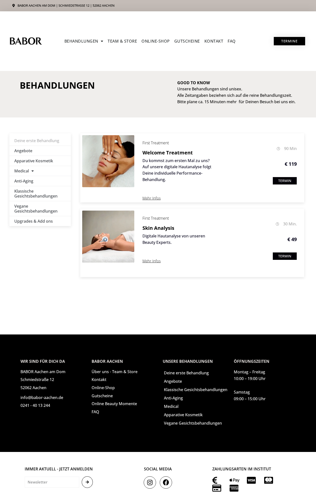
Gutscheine (187, 41)
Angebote (23, 150)
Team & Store (122, 41)
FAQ (232, 41)
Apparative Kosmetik (33, 161)
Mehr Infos (151, 198)
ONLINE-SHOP (155, 41)
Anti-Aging (23, 181)
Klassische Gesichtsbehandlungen (36, 193)
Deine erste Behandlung (36, 140)
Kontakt (213, 41)
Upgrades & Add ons (33, 221)
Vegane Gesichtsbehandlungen (36, 208)
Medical (21, 171)
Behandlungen (81, 41)
